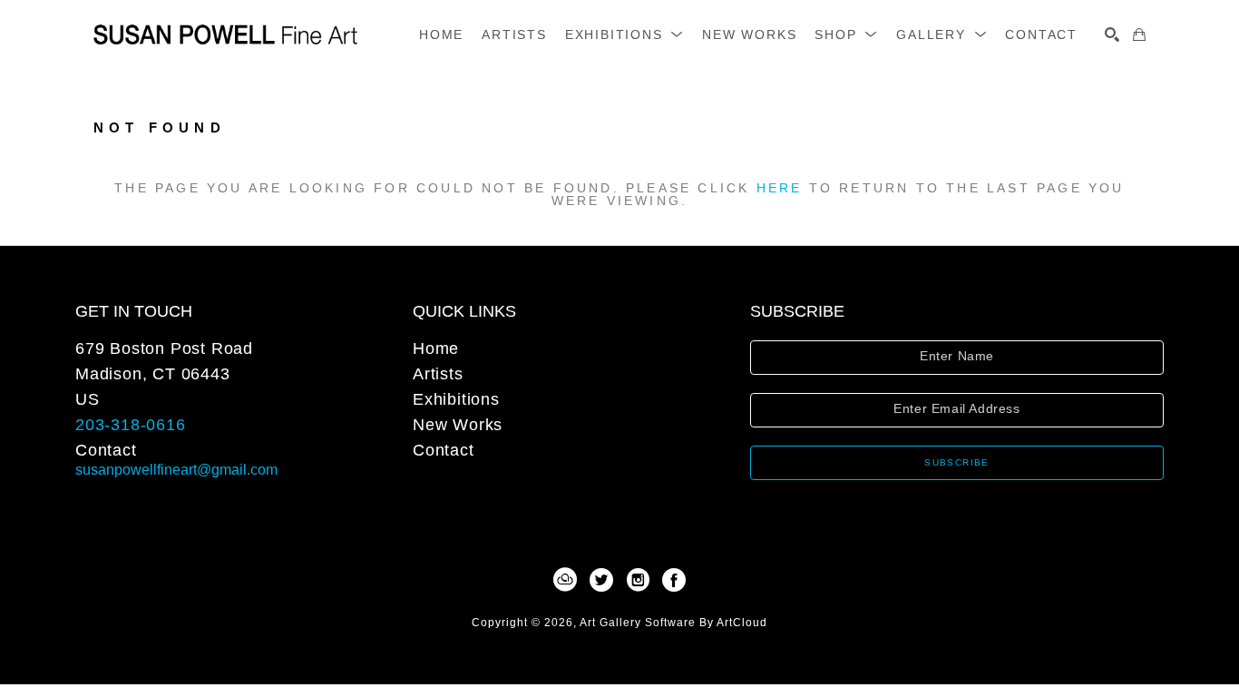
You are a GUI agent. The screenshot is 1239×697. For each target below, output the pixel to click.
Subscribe (957, 462)
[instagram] (637, 580)
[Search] (1112, 34)
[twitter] (601, 580)
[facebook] (674, 580)
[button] (624, 34)
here (779, 188)
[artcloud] (565, 580)
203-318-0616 (130, 425)
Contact (106, 450)
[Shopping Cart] (1139, 34)
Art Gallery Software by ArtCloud (673, 622)
